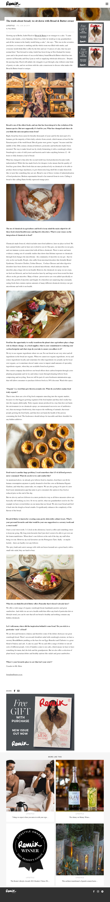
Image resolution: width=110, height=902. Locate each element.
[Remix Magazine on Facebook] (94, 891)
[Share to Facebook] (14, 691)
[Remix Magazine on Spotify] (102, 891)
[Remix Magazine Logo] (13, 3)
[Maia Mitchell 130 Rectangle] (40, 722)
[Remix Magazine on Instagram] (98, 891)
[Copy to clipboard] (18, 691)
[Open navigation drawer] (107, 4)
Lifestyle (10, 26)
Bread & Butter (41, 35)
